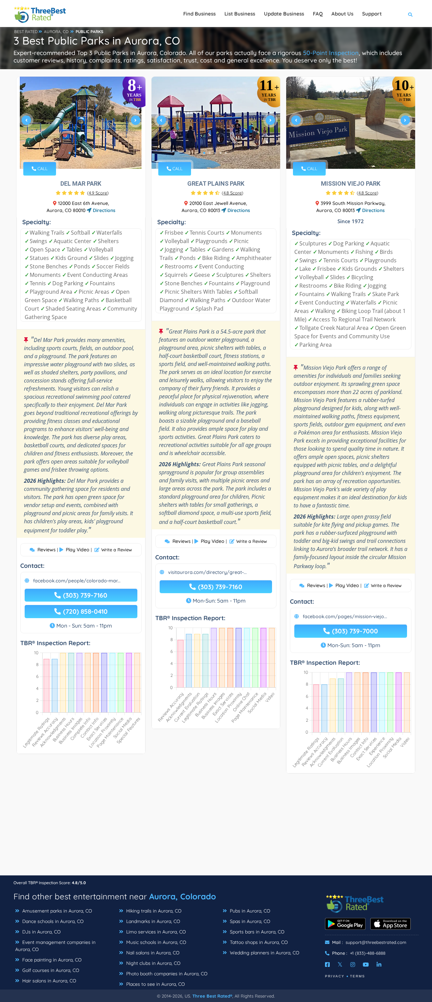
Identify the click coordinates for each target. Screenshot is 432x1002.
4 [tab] (86, 153)
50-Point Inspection (331, 53)
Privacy (335, 976)
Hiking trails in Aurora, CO (153, 911)
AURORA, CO (56, 31)
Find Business (199, 13)
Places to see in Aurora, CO (155, 984)
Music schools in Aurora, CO (155, 942)
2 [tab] (75, 153)
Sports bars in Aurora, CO (256, 932)
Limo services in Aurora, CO (155, 932)
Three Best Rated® (212, 996)
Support (372, 13)
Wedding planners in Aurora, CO (263, 953)
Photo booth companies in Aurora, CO (166, 974)
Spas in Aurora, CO (249, 921)
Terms (357, 976)
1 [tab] (70, 153)
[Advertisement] (216, 828)
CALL (42, 168)
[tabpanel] (81, 123)
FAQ (318, 13)
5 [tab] (91, 153)
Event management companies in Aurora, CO (55, 945)
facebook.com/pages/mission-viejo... (345, 616)
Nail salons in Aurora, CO (152, 953)
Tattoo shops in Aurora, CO (258, 942)
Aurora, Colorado (182, 896)
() (98, 192)
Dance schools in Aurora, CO (52, 921)
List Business (239, 13)
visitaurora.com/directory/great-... (207, 572)
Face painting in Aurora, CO (51, 960)
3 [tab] (80, 153)
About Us (342, 13)
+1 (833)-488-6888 (367, 953)
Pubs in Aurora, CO (249, 911)
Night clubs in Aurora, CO (153, 963)
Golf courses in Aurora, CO (50, 970)
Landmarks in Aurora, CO (152, 921)
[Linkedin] (379, 964)
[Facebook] (327, 964)
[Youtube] (366, 964)
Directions (103, 210)
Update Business (284, 13)
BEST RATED (26, 31)
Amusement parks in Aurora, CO (56, 911)
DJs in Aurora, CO (41, 932)
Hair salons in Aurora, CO (48, 981)
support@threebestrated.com (376, 942)
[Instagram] (352, 964)
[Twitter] (340, 964)
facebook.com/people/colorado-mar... (76, 581)
